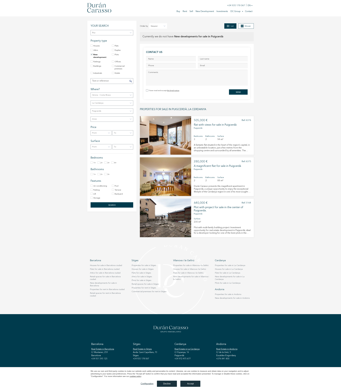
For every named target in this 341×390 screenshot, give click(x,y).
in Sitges (142, 349)
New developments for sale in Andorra (232, 298)
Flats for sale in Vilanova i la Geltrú (188, 273)
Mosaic (248, 26)
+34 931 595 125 (99, 359)
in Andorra (226, 349)
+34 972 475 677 (182, 359)
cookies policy (135, 376)
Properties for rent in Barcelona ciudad (107, 290)
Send (238, 92)
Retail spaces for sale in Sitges (145, 284)
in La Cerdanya (187, 349)
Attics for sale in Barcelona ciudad (105, 273)
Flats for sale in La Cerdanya (227, 273)
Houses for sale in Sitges (143, 269)
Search (111, 205)
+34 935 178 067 (236, 5)
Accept (190, 384)
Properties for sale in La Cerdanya (230, 266)
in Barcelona (102, 349)
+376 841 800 (222, 359)
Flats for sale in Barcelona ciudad (104, 269)
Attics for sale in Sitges (142, 277)
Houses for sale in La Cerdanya (229, 269)
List (232, 26)
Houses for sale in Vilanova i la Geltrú (189, 269)
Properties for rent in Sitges (144, 288)
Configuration (147, 384)
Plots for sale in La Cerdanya (227, 283)
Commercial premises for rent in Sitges (149, 292)
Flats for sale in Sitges (141, 273)
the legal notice (173, 90)
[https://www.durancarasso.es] (99, 8)
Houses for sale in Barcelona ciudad (106, 266)
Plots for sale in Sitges (141, 280)
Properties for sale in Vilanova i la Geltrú (190, 266)
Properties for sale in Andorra (228, 294)
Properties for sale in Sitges (144, 266)
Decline (167, 384)
